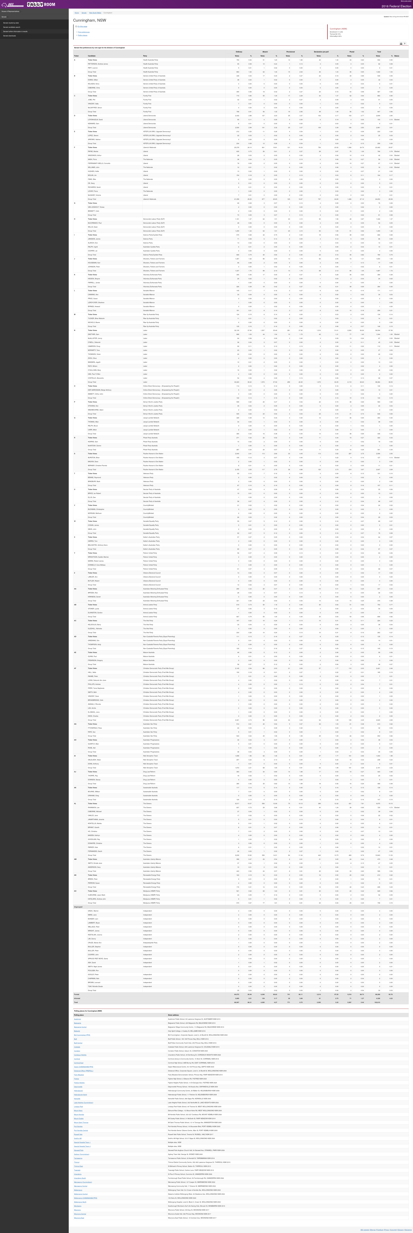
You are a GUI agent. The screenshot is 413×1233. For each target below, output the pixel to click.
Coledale (77, 1047)
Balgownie (77, 1023)
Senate (4, 17)
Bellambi (77, 1031)
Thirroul (76, 1162)
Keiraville (77, 1098)
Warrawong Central (80, 1186)
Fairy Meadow (79, 1075)
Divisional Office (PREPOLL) (83, 1071)
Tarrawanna (78, 1158)
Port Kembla (78, 1126)
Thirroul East (78, 1166)
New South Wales (95, 13)
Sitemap (373, 1230)
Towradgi (77, 1170)
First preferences (84, 32)
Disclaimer (408, 1230)
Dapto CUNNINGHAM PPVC (83, 1067)
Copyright (393, 1230)
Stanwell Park (78, 1150)
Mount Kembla (79, 1114)
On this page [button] (82, 26)
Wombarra (77, 1206)
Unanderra (77, 1174)
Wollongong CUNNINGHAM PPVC (85, 1198)
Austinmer (77, 1019)
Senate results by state (11, 23)
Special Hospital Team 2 (82, 1146)
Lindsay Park (78, 1106)
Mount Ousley (79, 1118)
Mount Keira (78, 1110)
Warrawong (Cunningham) (83, 1182)
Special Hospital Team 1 (82, 1142)
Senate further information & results (15, 31)
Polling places (82, 35)
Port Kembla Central (81, 1130)
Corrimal (77, 1059)
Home (77, 13)
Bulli (75, 1039)
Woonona (77, 1210)
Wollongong (78, 1190)
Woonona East (79, 1218)
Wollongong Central (81, 1194)
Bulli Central (78, 1043)
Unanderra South (80, 1178)
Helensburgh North (80, 1095)
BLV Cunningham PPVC (82, 1035)
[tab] (199, 26)
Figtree (76, 1079)
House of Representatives (10, 11)
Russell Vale (78, 1134)
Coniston (77, 1051)
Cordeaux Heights (80, 1055)
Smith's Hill (78, 1138)
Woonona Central (80, 1214)
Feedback (380, 1230)
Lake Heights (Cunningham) (83, 1102)
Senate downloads (9, 36)
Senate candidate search (11, 27)
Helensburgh (78, 1091)
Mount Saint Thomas (81, 1122)
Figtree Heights (79, 1083)
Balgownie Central (80, 1027)
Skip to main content (406, 1)
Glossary (401, 1230)
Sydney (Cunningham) (81, 1154)
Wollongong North (80, 1202)
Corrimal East (78, 1063)
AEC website (365, 1230)
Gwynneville (78, 1087)
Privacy (386, 1230)
